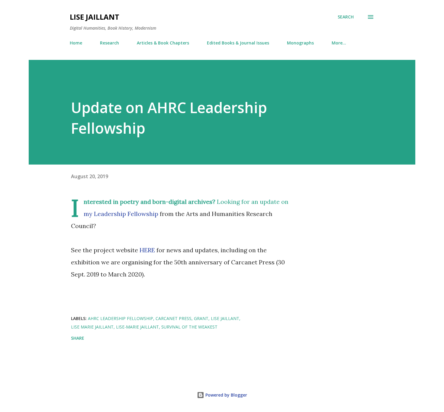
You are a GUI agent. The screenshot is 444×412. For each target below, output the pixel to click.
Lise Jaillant (94, 17)
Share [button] (77, 338)
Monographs (300, 43)
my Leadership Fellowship (121, 213)
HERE (147, 250)
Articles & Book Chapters (163, 43)
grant (201, 318)
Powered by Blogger (225, 395)
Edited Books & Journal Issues (238, 43)
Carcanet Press (173, 318)
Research (109, 43)
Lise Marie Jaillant (92, 327)
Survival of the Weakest (189, 327)
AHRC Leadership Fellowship (120, 318)
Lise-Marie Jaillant (137, 327)
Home (76, 43)
